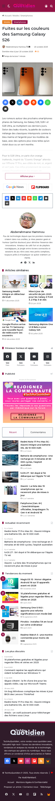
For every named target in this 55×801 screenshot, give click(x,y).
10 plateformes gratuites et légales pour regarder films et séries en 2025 (37, 596)
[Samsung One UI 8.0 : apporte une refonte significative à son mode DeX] (10, 611)
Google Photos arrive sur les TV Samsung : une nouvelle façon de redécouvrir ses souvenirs (13, 330)
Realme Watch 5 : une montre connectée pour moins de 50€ (37, 637)
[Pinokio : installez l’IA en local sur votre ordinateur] (10, 625)
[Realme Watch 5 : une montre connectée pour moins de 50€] (10, 638)
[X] (12, 198)
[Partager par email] (46, 198)
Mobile (16, 15)
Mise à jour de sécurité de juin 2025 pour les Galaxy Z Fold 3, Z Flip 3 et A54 (41, 295)
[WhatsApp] (35, 198)
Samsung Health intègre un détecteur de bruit (13, 294)
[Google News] (15, 187)
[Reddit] (29, 198)
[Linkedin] (18, 198)
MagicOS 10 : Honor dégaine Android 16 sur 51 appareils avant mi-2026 (36, 582)
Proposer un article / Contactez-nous (21, 787)
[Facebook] (7, 198)
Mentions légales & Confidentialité (32, 782)
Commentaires (38, 432)
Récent (13, 432)
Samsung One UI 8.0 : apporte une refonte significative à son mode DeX (36, 610)
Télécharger (45, 787)
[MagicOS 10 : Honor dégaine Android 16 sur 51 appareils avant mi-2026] (10, 583)
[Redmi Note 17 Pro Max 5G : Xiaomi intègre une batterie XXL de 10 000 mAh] (10, 445)
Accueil (7, 15)
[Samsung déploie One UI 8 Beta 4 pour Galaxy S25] (41, 315)
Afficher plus (27, 176)
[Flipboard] (40, 187)
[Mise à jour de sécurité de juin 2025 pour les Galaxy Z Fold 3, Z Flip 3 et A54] (41, 282)
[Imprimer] (7, 203)
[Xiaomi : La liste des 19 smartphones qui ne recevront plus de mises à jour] (10, 490)
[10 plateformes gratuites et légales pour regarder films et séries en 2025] (10, 597)
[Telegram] (40, 198)
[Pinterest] (24, 198)
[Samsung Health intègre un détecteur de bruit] (14, 282)
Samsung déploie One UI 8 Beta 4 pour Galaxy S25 (41, 327)
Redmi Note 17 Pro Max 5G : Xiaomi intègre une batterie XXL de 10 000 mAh (35, 444)
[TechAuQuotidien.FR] (24, 6)
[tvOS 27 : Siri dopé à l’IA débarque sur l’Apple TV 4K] (10, 477)
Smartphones (27, 15)
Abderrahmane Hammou (16, 47)
